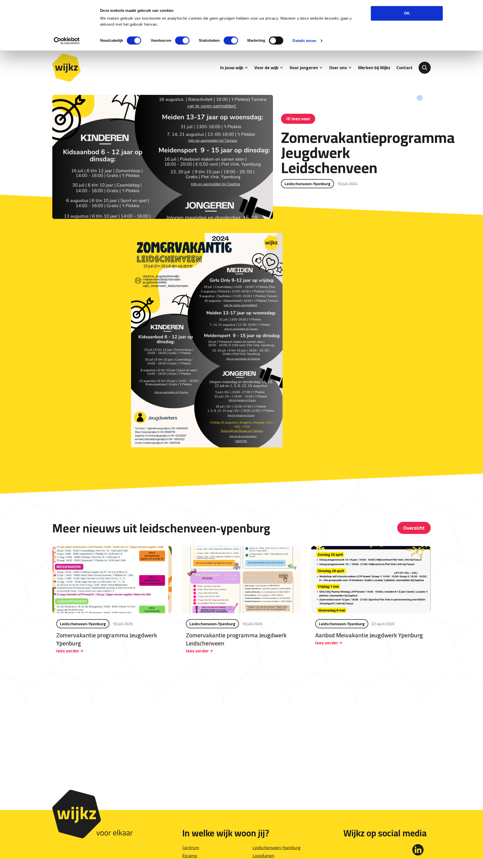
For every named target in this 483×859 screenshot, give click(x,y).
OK (407, 13)
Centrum (190, 847)
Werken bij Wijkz (374, 67)
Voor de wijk (266, 67)
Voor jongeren (304, 67)
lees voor (301, 118)
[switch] (182, 40)
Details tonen (304, 40)
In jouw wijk (231, 67)
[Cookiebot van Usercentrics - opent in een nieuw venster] (67, 41)
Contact (404, 67)
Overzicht (414, 527)
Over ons (338, 67)
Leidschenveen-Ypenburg (277, 847)
